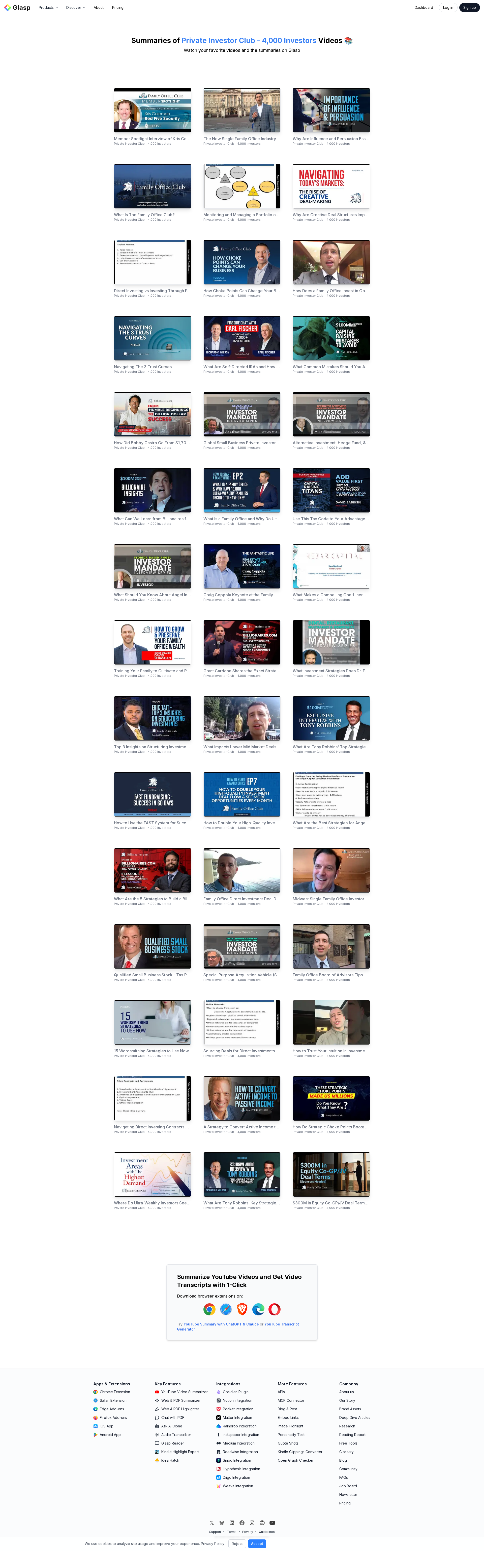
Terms (231, 1532)
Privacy (247, 1532)
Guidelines (267, 1532)
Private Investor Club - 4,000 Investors (249, 40)
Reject (237, 1543)
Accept (257, 1543)
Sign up (469, 7)
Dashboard (424, 7)
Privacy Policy (212, 1543)
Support (215, 1532)
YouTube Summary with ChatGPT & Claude (221, 1324)
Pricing (118, 7)
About (99, 7)
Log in (448, 7)
